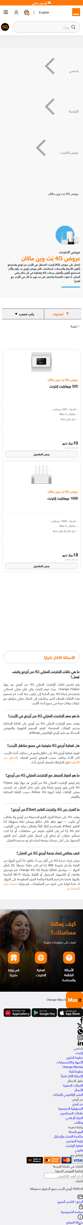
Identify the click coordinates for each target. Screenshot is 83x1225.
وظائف (78, 1122)
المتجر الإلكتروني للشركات (68, 1094)
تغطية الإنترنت (74, 1145)
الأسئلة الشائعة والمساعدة (69, 974)
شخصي (74, 70)
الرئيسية (74, 111)
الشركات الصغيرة (73, 1085)
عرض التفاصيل (41, 453)
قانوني (79, 1150)
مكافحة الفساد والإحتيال (68, 1136)
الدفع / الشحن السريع (70, 1201)
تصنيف (58, 313)
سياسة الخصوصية (72, 1211)
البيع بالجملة (76, 1131)
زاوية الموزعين (74, 1140)
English (44, 12)
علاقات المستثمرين (71, 1113)
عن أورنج (77, 1103)
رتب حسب (26, 313)
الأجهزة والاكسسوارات (70, 1062)
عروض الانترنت (69, 152)
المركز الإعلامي (74, 1117)
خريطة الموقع (74, 1222)
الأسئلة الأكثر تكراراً (72, 1076)
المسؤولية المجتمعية (70, 1108)
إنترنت (79, 1052)
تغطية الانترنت (41, 972)
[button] (73, 27)
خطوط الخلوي (74, 1057)
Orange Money (73, 1066)
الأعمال (78, 1089)
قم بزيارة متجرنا (13, 972)
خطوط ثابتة (76, 1071)
